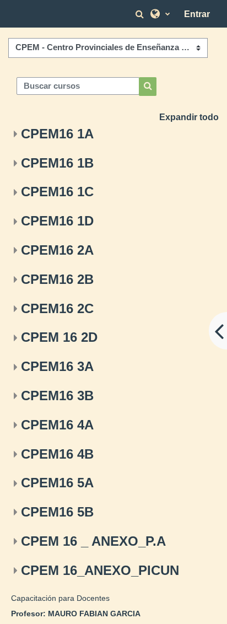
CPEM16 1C (57, 191)
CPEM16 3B (57, 395)
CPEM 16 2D (59, 337)
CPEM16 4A (57, 424)
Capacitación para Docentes (60, 598)
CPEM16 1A (57, 133)
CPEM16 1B (57, 162)
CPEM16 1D (57, 220)
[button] (141, 14)
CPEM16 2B (57, 279)
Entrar (197, 14)
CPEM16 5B (57, 511)
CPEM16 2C (57, 308)
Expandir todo (189, 117)
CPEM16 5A (57, 482)
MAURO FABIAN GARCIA (94, 613)
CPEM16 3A (57, 366)
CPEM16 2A (57, 250)
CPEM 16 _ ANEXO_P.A (93, 541)
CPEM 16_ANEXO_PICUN (100, 570)
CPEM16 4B (57, 454)
